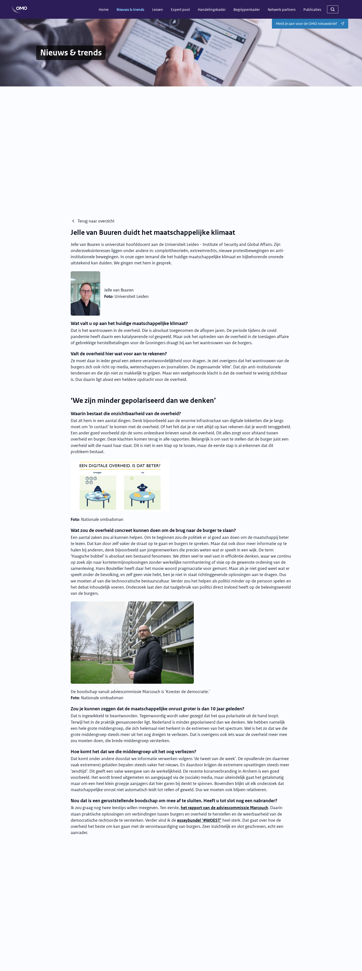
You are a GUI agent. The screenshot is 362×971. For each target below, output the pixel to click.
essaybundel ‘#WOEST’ (199, 820)
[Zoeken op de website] (332, 9)
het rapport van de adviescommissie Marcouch (224, 807)
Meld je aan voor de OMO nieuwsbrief (306, 23)
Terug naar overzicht (96, 221)
